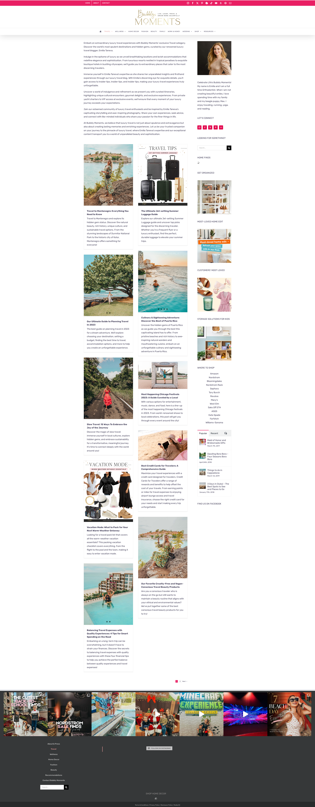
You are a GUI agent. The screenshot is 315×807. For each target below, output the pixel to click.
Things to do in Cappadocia (214, 471)
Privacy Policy (155, 805)
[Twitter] (210, 127)
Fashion (144, 31)
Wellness (119, 31)
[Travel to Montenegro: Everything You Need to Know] (108, 175)
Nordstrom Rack (214, 385)
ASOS (214, 411)
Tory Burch (214, 392)
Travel (107, 31)
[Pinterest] (216, 127)
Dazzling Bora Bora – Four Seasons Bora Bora (217, 457)
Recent (214, 433)
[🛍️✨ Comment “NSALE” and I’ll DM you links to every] (70, 714)
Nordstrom (214, 377)
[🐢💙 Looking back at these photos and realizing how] (113, 714)
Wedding (186, 31)
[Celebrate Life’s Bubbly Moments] (100, 31)
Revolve (214, 396)
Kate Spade (214, 415)
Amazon (214, 373)
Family (162, 31)
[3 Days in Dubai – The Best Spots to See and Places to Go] (202, 484)
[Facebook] (205, 127)
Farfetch (214, 418)
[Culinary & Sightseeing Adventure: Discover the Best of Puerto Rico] (162, 281)
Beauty (154, 31)
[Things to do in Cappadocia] (202, 470)
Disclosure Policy (167, 805)
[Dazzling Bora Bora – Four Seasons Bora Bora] (202, 454)
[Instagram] (199, 127)
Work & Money (174, 31)
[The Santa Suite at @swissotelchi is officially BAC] (157, 714)
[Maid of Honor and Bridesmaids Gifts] (202, 440)
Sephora (214, 388)
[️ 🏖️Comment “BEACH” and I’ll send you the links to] (289, 714)
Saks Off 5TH (214, 407)
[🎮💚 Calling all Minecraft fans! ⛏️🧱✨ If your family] (201, 714)
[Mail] (221, 127)
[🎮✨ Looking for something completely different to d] (245, 714)
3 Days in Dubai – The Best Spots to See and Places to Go (218, 486)
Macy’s (214, 400)
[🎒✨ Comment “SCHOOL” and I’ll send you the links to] (26, 714)
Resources (208, 31)
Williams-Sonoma (214, 422)
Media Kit (177, 805)
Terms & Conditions (141, 805)
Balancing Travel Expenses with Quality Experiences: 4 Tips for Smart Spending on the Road (107, 633)
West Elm (214, 403)
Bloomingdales (214, 381)
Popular (203, 433)
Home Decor (133, 31)
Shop (197, 31)
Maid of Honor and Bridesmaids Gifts (216, 441)
